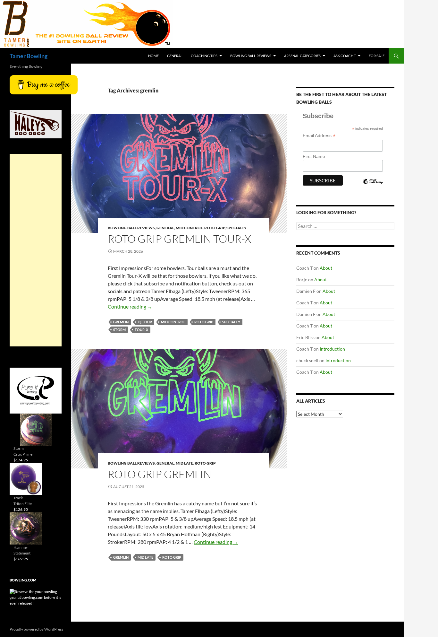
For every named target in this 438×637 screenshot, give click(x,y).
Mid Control (189, 227)
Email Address (319, 136)
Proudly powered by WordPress (36, 629)
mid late (145, 557)
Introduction (332, 349)
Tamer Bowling (28, 55)
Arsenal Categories (302, 56)
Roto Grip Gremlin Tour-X (179, 238)
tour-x (141, 329)
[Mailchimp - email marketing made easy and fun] (373, 186)
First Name (314, 156)
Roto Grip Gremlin (159, 474)
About (326, 268)
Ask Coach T (344, 56)
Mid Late (184, 463)
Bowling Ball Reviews (250, 56)
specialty (231, 322)
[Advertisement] (36, 250)
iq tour (145, 322)
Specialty (236, 227)
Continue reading (130, 306)
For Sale (376, 56)
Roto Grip (214, 227)
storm (119, 329)
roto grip (203, 322)
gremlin (121, 322)
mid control (173, 322)
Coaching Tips (204, 56)
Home (153, 56)
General (174, 56)
